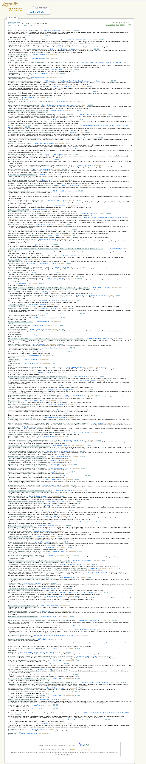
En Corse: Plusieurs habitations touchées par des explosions (24, 547)
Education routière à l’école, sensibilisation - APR (21, 301)
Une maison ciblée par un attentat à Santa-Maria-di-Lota (23, 605)
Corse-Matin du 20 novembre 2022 (17, 729)
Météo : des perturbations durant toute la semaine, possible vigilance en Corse (29, 206)
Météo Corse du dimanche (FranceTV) (18, 54)
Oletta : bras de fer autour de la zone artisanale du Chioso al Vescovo (26, 404)
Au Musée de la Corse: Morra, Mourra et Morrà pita (22, 239)
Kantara (10, 284)
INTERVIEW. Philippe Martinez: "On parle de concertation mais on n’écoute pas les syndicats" (33, 185)
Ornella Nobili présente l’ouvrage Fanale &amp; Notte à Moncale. (26, 278)
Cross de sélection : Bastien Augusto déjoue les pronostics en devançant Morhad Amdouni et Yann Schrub (37, 132)
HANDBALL (12, 733)
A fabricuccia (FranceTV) (15, 363)
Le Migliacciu (12, 652)
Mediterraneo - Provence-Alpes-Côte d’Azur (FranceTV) (23, 352)
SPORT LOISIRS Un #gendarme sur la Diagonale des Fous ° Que (26, 451)
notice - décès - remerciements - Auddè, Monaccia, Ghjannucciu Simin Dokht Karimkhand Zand (34, 626)
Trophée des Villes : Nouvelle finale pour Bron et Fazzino (23, 511)
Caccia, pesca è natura (14, 400)
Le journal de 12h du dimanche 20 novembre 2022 (21, 373)
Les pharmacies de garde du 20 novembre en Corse (22, 602)
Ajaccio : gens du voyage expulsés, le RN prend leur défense (24, 675)
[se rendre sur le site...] (9, 7)
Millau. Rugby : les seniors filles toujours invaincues (22, 174)
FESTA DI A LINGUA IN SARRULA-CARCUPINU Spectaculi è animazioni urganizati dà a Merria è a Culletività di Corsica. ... (43, 682)
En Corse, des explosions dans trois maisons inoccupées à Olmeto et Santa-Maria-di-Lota (32, 386)
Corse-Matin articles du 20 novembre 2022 (20, 635)
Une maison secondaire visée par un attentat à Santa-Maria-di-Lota (26, 501)
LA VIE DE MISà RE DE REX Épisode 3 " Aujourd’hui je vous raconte (27, 49)
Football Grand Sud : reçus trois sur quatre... (20, 143)
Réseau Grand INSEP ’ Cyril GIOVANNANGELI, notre (23, 105)
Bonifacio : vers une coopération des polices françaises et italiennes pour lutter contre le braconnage (35, 367)
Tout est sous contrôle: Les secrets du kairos (20, 536)
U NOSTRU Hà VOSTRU (15, 335)
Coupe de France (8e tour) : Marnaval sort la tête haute (23, 30)
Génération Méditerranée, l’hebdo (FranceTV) (20, 321)
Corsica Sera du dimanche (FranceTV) (18, 58)
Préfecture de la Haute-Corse (16, 263)
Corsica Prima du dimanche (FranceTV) (19, 325)
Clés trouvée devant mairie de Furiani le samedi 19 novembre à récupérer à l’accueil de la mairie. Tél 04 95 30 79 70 (39, 560)
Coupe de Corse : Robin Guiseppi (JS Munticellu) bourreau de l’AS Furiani (28, 69)
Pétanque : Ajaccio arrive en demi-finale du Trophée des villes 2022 (26, 235)
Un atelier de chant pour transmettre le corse (20, 669)
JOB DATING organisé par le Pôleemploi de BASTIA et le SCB (25, 390)
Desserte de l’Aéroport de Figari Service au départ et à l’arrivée (25, 154)
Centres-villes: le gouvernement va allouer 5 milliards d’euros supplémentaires (29, 551)
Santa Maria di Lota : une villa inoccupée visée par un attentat (24, 596)
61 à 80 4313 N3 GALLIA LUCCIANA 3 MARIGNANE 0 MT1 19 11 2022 (29, 679)
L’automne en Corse (13, 427)
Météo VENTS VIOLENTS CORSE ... (18, 273)
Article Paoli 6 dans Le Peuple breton (18, 77)
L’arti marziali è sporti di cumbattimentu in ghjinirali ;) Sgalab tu (25, 314)
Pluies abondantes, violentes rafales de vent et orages (22, 180)
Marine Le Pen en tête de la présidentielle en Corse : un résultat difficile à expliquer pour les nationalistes (36, 149)
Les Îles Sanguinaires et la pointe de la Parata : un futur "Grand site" (26, 555)
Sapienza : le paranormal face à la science (19, 344)
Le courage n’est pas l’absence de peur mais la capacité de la (24, 81)
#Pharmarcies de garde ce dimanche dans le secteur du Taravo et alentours (28, 522)
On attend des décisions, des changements (19, 724)
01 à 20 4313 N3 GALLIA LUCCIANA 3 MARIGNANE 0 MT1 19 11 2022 (29, 648)
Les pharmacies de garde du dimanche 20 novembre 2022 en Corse (26, 592)
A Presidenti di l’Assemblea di (16, 304)
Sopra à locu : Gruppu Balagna (16, 245)
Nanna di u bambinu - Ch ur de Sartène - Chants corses (23, 230)
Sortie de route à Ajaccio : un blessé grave (19, 531)
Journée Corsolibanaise (14, 583)
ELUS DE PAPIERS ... (14, 259)
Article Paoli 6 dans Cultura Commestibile (19, 73)
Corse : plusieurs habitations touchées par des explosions (23, 348)
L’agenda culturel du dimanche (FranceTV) (19, 318)
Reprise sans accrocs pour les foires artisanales (20, 224)
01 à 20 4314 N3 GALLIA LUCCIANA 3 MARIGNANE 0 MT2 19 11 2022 (29, 692)
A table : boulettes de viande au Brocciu (19, 542)
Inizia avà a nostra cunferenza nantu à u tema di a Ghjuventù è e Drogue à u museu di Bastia (33, 720)
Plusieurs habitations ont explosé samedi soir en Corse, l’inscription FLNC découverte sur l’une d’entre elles (37, 376)
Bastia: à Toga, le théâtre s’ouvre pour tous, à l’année (22, 308)
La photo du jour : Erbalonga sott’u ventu (19, 664)
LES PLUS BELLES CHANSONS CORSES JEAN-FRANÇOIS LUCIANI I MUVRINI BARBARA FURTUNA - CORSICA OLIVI (44, 217)
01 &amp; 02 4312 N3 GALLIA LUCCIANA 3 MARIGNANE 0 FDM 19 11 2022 (31, 101)
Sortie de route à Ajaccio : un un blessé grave (20, 525)
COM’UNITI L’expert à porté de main (18, 209)
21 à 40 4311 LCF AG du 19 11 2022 (18, 709)
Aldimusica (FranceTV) (14, 359)
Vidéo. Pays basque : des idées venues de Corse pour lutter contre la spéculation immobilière (33, 256)
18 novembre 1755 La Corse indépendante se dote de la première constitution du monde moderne (34, 440)
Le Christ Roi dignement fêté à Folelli (18, 169)
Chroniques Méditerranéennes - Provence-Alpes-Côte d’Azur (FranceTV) (28, 110)
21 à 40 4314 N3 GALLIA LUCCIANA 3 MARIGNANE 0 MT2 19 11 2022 (29, 696)
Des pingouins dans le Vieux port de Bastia (20, 291)
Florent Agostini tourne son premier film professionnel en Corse (25, 200)
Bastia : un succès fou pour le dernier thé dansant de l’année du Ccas (26, 120)
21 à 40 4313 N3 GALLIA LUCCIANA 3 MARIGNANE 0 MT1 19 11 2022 (29, 660)
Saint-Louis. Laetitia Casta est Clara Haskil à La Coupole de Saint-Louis (27, 45)
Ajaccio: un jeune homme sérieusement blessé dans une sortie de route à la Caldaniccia (31, 578)
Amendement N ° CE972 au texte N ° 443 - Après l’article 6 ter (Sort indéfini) (29, 445)
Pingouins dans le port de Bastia (17, 329)
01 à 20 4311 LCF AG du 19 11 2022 (18, 705)
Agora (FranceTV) (13, 97)
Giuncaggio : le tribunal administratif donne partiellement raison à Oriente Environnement (32, 195)
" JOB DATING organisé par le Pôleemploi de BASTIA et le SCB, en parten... (29, 86)
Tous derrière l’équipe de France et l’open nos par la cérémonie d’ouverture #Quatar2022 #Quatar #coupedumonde (38, 432)
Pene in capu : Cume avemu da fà (17, 496)
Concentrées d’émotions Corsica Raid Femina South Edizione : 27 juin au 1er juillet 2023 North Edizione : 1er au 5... (39, 630)
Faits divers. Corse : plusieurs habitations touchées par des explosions (27, 456)
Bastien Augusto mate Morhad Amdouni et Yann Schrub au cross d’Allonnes (29, 191)
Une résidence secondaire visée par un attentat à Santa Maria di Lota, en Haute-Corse (31, 410)
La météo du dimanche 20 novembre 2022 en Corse (22, 699)
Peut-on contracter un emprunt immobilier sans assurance (23, 505)
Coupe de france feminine (15, 36)
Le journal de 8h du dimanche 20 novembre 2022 (21, 639)
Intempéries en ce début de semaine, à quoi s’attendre (22, 611)
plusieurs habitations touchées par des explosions (21, 414)
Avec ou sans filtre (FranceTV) (16, 356)
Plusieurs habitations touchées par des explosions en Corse (24, 480)
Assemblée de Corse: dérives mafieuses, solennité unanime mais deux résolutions (30, 490)
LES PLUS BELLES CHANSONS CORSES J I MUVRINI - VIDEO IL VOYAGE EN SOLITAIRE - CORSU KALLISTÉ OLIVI (43, 62)
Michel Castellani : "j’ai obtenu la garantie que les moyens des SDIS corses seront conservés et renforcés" (36, 40)
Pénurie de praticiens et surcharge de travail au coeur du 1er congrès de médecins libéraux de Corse (34, 395)
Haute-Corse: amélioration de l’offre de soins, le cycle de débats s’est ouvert (28, 267)
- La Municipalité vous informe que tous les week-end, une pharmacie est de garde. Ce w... (32, 564)
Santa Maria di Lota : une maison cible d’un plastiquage (23, 616)
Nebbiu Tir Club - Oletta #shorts (17, 160)
